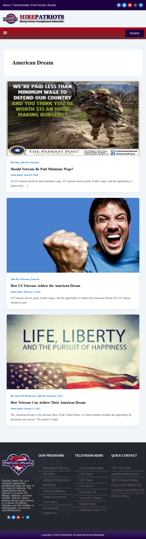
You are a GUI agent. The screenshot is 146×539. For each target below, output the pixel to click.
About (7, 5)
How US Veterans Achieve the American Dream (45, 285)
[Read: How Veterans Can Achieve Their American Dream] (73, 351)
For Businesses (28, 395)
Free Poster (38, 5)
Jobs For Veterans (30, 162)
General (35, 279)
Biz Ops (15, 162)
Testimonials (21, 5)
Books (52, 5)
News (60, 395)
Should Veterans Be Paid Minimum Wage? (42, 168)
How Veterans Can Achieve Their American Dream (48, 402)
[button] (5, 32)
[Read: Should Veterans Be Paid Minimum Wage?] (73, 118)
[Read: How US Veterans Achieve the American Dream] (73, 234)
